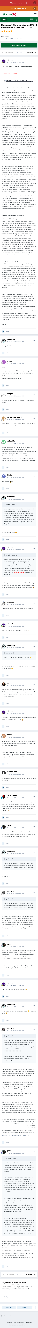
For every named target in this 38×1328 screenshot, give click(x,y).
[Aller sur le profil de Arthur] (4, 684)
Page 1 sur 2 (20, 52)
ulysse (9, 361)
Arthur (9, 683)
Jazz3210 (10, 891)
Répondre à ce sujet (19, 45)
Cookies (29, 1322)
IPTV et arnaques (17, 8)
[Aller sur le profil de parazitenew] (4, 797)
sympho (10, 394)
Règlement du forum (17, 3)
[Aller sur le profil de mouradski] (4, 341)
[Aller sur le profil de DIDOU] (4, 476)
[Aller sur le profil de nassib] (4, 736)
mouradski (11, 339)
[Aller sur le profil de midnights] (4, 442)
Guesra (19, 39)
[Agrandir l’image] (19, 81)
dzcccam (10, 602)
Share (9, 1307)
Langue (8, 1322)
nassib (9, 735)
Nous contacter (19, 1322)
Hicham (6, 37)
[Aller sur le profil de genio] (4, 827)
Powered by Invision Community (19, 1325)
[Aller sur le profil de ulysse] (4, 362)
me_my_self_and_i (14, 417)
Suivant (30, 52)
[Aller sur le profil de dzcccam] (4, 603)
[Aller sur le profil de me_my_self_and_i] (4, 418)
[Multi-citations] (3, 331)
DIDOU (9, 475)
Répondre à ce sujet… (12, 1297)
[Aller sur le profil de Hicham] (4, 61)
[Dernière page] (35, 52)
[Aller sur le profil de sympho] (4, 395)
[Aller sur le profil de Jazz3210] (4, 892)
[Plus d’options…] (34, 61)
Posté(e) (15, 62)
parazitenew (12, 795)
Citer (7, 331)
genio (9, 825)
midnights (11, 441)
